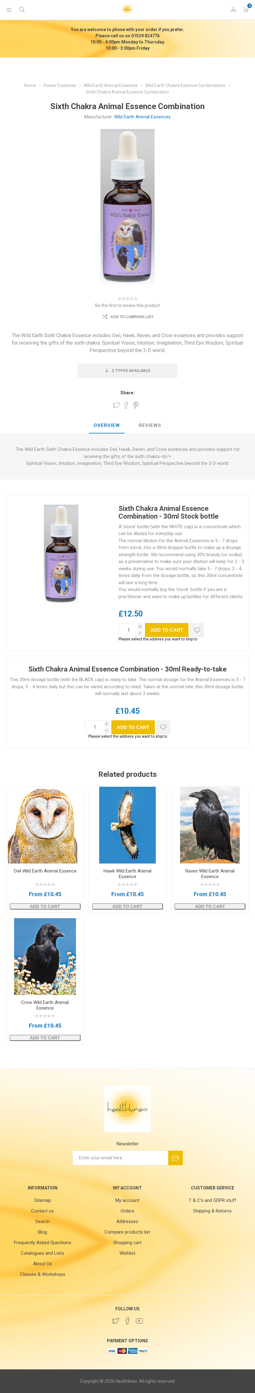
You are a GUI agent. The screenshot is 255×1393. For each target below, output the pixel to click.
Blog (42, 1232)
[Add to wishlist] (197, 630)
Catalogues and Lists (42, 1253)
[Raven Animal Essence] (209, 825)
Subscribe (175, 1158)
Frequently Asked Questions (42, 1242)
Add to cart (167, 630)
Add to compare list (131, 317)
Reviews (150, 425)
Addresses (127, 1221)
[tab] (107, 425)
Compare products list (127, 1232)
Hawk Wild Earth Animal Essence (127, 873)
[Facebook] (127, 1321)
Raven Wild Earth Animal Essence (209, 873)
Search (42, 1221)
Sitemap (42, 1200)
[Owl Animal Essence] (45, 825)
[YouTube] (139, 1321)
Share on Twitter (116, 405)
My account (127, 1200)
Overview (107, 425)
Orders (127, 1211)
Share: (127, 393)
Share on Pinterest (136, 405)
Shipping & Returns (212, 1211)
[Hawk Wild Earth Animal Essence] (127, 825)
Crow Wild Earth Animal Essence (45, 1005)
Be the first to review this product (127, 305)
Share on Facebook (126, 405)
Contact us (42, 1211)
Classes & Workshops (42, 1274)
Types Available (131, 370)
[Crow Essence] (45, 956)
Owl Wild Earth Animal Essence (45, 871)
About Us (42, 1264)
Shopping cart (127, 1242)
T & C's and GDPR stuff (212, 1200)
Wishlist (127, 1253)
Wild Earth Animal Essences (142, 117)
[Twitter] (116, 1321)
